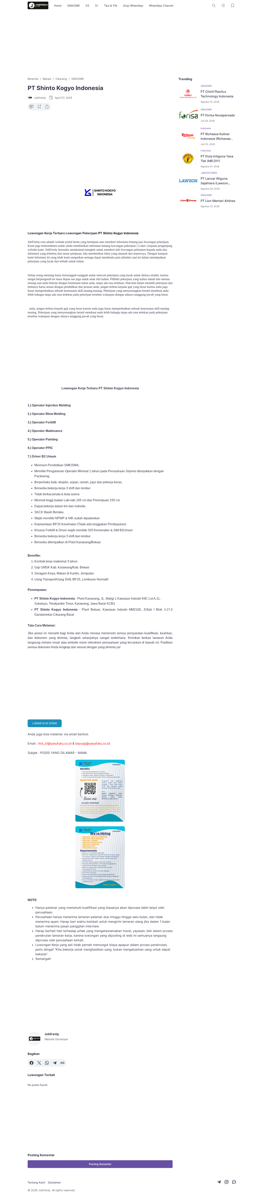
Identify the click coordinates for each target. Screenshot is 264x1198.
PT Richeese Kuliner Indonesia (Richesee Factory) (215, 136)
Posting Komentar (100, 1164)
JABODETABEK (209, 172)
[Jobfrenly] (38, 5)
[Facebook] (31, 1063)
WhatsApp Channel (161, 5)
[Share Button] (47, 107)
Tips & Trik (110, 5)
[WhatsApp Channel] (234, 1182)
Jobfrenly (44, 1190)
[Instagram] (226, 1182)
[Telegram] (55, 1063)
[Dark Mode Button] (223, 5)
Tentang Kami (36, 1182)
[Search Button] (214, 5)
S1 (96, 5)
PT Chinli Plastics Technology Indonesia (217, 94)
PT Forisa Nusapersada (218, 115)
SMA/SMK (73, 5)
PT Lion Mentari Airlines (218, 201)
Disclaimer (54, 1182)
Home (57, 5)
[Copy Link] (62, 1063)
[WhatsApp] (47, 1063)
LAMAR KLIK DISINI (44, 723)
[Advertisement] (132, 44)
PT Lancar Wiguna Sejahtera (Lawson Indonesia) (214, 181)
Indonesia (206, 128)
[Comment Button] (31, 107)
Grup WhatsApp (133, 5)
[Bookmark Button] (232, 5)
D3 (87, 5)
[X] (39, 1063)
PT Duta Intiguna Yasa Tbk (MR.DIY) (217, 158)
